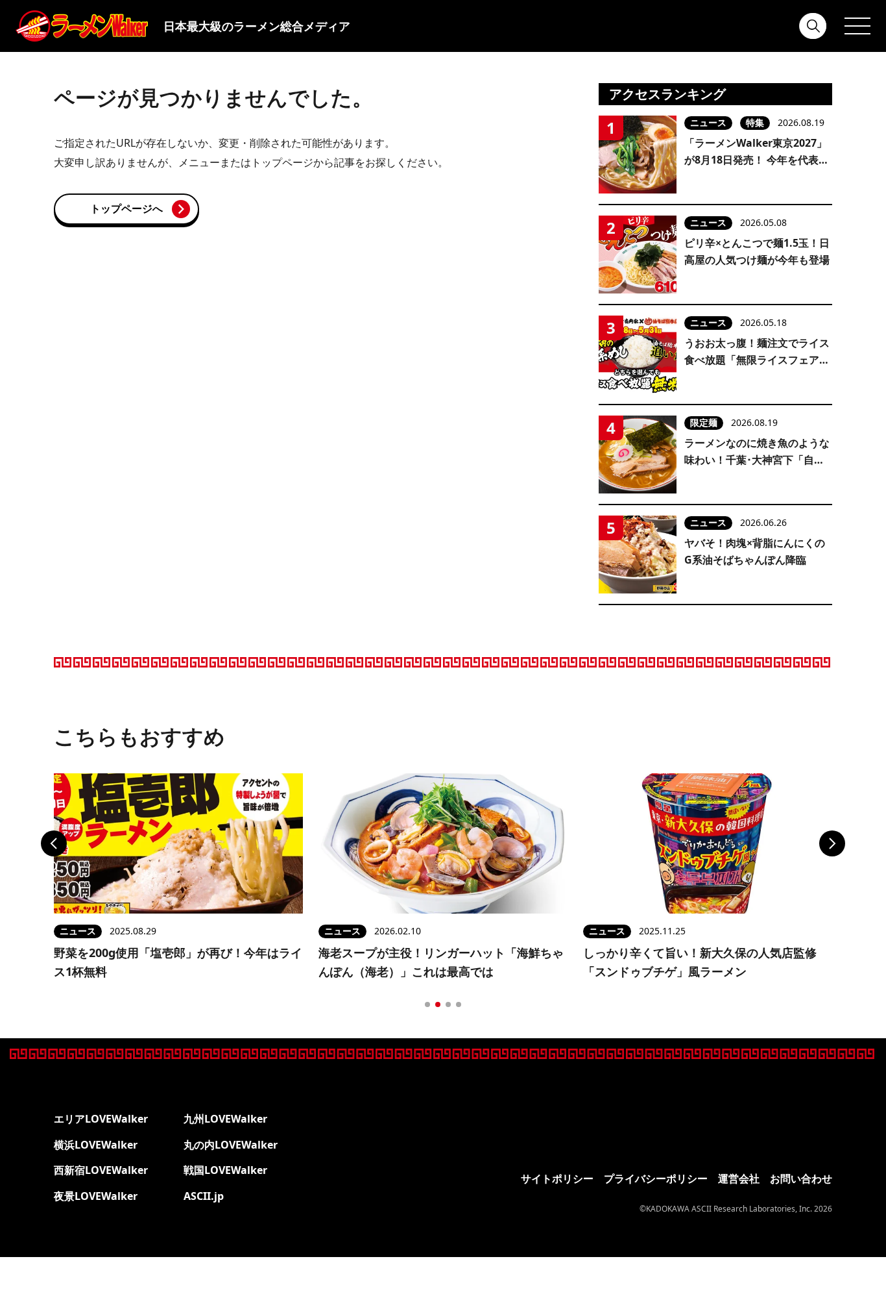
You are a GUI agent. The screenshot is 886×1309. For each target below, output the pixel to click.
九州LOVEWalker (225, 1119)
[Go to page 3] (448, 1004)
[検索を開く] (813, 26)
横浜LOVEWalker (96, 1145)
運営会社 (739, 1178)
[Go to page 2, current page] (437, 1004)
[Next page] (832, 843)
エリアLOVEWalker (101, 1119)
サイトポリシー (557, 1178)
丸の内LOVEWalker (231, 1145)
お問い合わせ (801, 1178)
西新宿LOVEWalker (101, 1170)
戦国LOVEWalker (225, 1170)
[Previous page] (54, 843)
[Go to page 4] (458, 1004)
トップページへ (126, 208)
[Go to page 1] (427, 1004)
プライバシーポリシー (656, 1178)
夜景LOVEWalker (96, 1196)
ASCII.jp (204, 1196)
